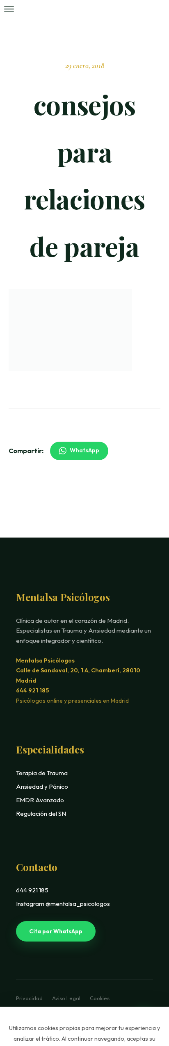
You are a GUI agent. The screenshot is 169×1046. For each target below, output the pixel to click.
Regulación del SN (41, 813)
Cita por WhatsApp (55, 931)
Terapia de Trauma (42, 773)
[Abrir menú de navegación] (9, 9)
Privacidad (30, 998)
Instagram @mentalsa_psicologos (63, 904)
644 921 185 (32, 690)
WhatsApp (84, 450)
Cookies (100, 998)
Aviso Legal (67, 998)
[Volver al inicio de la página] (145, 991)
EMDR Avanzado (40, 800)
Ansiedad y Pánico (42, 786)
